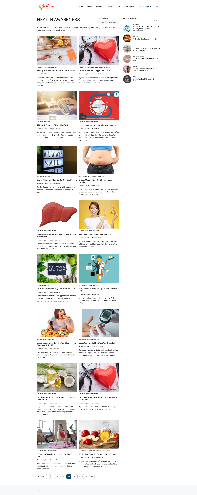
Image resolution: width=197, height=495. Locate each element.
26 (86, 476)
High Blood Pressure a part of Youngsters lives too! (98, 398)
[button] (157, 6)
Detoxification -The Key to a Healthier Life (56, 288)
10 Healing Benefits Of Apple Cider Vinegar (98, 454)
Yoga (118, 6)
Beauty (89, 6)
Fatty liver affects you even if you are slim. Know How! (56, 235)
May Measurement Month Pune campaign (97, 125)
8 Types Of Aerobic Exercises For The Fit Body (55, 455)
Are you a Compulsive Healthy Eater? (96, 234)
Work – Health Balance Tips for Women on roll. (98, 289)
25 (80, 476)
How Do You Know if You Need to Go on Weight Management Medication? (146, 29)
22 (63, 476)
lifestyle (53, 451)
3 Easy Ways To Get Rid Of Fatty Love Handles (95, 181)
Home (81, 6)
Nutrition (99, 6)
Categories (103, 18)
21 (57, 476)
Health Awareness (145, 6)
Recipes (109, 6)
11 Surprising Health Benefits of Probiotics (56, 70)
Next (91, 476)
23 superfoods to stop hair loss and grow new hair (146, 70)
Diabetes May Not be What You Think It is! (97, 343)
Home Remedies (129, 6)
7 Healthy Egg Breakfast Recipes (146, 39)
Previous (41, 476)
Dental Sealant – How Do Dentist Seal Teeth (57, 180)
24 (74, 476)
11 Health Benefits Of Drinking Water (53, 125)
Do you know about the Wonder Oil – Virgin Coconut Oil (56, 398)
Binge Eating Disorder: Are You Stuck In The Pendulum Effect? (56, 344)
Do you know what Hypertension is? (95, 70)
